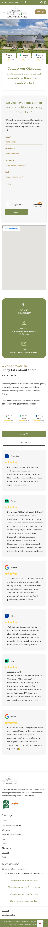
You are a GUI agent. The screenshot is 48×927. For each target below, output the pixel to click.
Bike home (6, 830)
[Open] (3, 11)
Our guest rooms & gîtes (11, 825)
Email (7, 172)
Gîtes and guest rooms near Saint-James (24, 880)
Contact (5, 853)
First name (10, 148)
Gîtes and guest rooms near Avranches (24, 894)
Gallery (4, 844)
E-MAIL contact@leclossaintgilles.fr (23, 351)
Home (4, 821)
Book (39, 12)
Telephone (9, 160)
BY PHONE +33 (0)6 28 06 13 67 (24, 311)
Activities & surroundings (11, 834)
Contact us (22, 442)
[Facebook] (41, 2)
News (4, 839)
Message (9, 184)
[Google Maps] (25, 2)
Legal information (8, 915)
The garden (6, 848)
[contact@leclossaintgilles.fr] (22, 2)
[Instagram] (45, 2)
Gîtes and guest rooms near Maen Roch (24, 901)
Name (7, 137)
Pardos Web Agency (31, 924)
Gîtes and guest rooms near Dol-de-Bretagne (24, 887)
